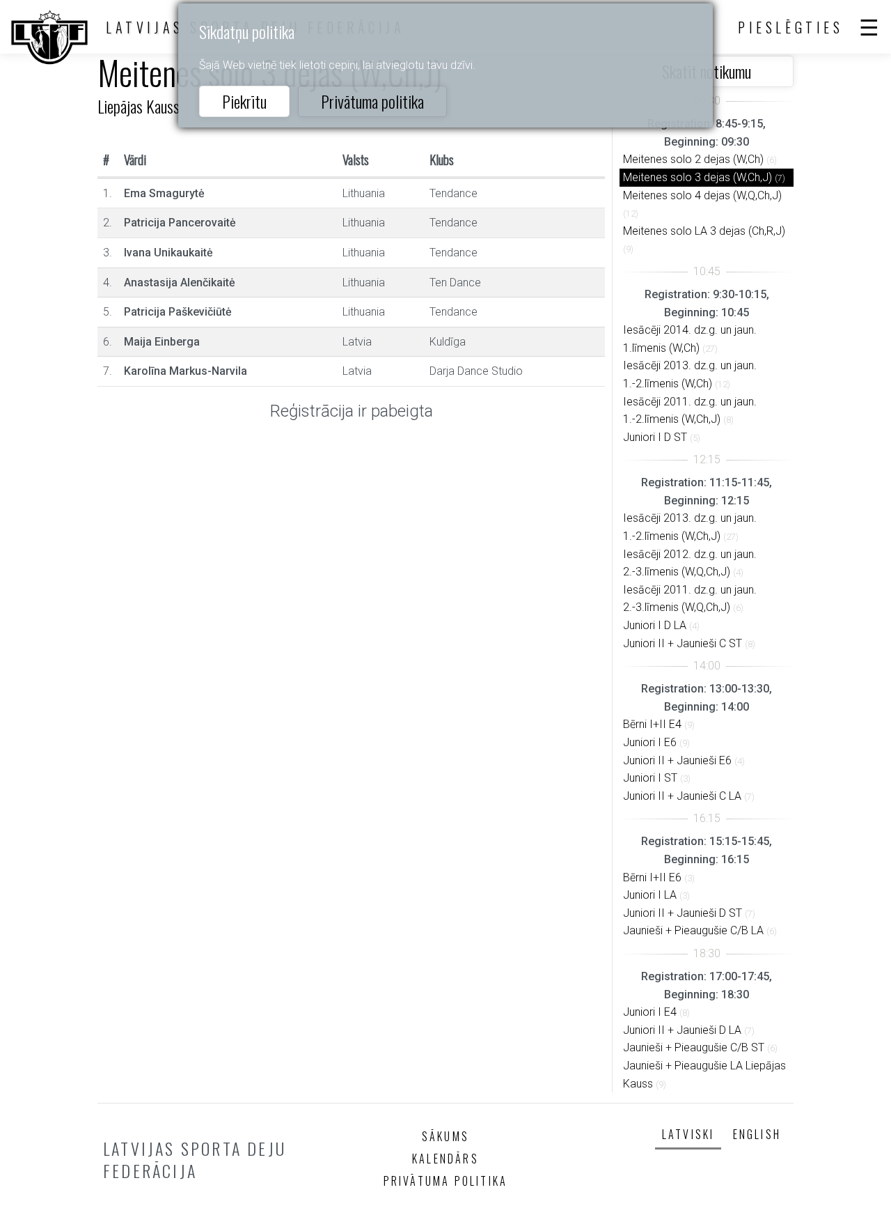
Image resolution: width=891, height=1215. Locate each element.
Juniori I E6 (650, 742)
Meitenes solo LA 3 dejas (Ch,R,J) (704, 231)
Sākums (445, 1136)
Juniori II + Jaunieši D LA (682, 1030)
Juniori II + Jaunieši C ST (682, 643)
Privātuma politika (372, 101)
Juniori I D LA (654, 625)
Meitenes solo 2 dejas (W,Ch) (693, 159)
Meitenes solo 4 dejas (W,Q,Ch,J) (702, 195)
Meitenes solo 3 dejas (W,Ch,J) (697, 177)
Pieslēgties (791, 27)
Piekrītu (244, 101)
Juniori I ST (650, 777)
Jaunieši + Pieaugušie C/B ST (693, 1047)
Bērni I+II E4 (652, 724)
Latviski (688, 1134)
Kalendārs (445, 1158)
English (757, 1134)
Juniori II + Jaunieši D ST (682, 913)
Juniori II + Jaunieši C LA (682, 796)
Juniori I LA (650, 894)
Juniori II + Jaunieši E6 (677, 760)
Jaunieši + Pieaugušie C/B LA (693, 930)
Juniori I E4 (650, 1012)
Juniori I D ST (655, 437)
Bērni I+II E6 (652, 877)
